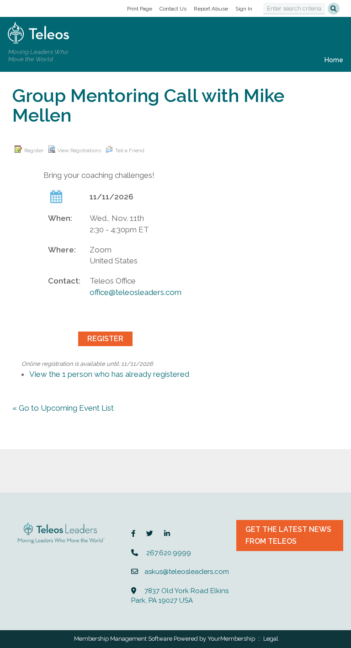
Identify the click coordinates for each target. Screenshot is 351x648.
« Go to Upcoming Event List (63, 407)
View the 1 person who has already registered (109, 374)
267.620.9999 (168, 553)
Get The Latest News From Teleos (288, 535)
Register (33, 151)
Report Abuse (211, 8)
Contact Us (173, 8)
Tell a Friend (129, 151)
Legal (270, 638)
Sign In (243, 8)
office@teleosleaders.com (135, 292)
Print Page (139, 8)
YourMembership (231, 638)
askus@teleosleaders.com (186, 572)
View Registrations (79, 151)
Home (333, 60)
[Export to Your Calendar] (56, 196)
